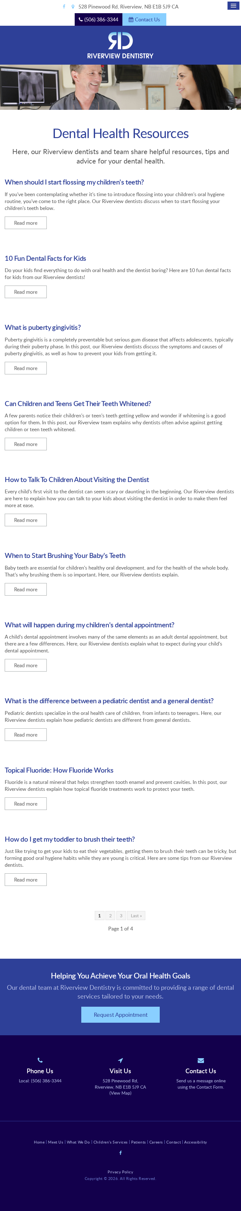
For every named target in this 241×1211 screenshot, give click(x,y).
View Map (120, 1093)
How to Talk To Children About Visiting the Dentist (77, 479)
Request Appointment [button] (120, 1014)
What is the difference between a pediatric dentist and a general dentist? (109, 700)
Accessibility (195, 1141)
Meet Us (55, 1141)
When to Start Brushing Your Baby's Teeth (65, 555)
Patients (138, 1141)
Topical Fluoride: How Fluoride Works (59, 770)
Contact (173, 1141)
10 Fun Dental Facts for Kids (45, 258)
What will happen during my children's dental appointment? (89, 625)
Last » (136, 916)
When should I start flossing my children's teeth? (74, 182)
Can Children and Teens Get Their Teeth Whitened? (78, 403)
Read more (25, 222)
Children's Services (111, 1141)
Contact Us (147, 19)
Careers (156, 1141)
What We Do (78, 1141)
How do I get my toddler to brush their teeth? (70, 839)
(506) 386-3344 (101, 19)
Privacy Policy (120, 1171)
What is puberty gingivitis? (43, 327)
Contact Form (209, 1087)
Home (39, 1141)
